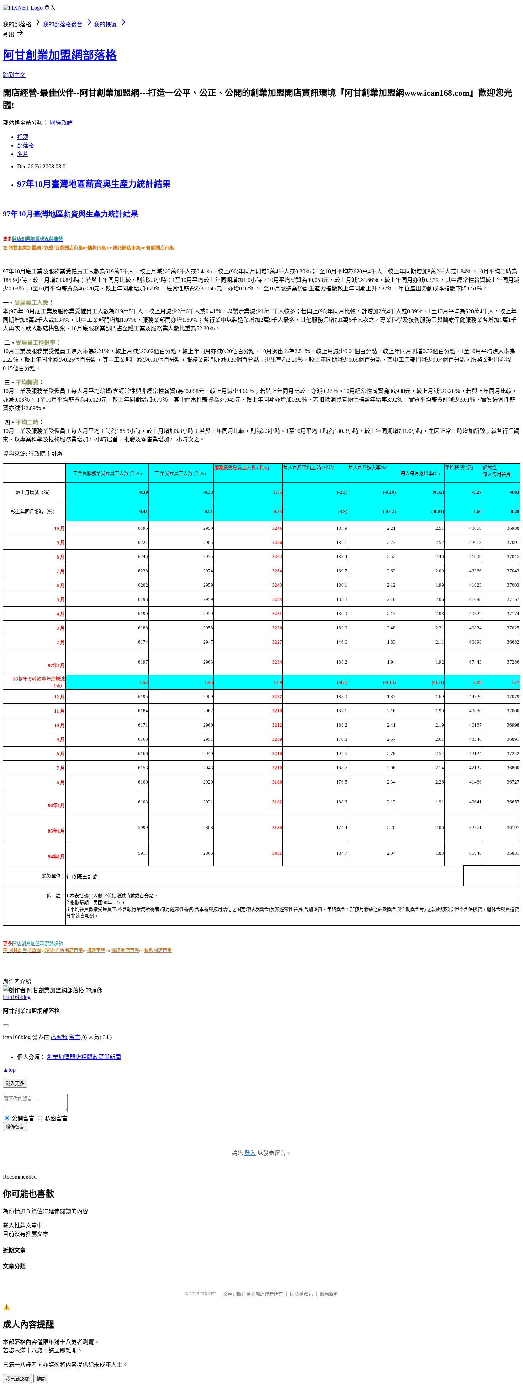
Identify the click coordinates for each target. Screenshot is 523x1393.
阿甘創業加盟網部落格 (60, 55)
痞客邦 (59, 1037)
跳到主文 (14, 75)
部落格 (25, 145)
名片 (22, 154)
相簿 (22, 137)
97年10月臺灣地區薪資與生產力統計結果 (94, 184)
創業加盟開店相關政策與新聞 (84, 1057)
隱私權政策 (301, 1294)
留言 (74, 1037)
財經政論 (61, 123)
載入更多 (15, 1083)
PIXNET (208, 1294)
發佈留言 (15, 1127)
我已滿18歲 (17, 1379)
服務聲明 (329, 1294)
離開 (41, 1379)
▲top (9, 1070)
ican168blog (17, 997)
